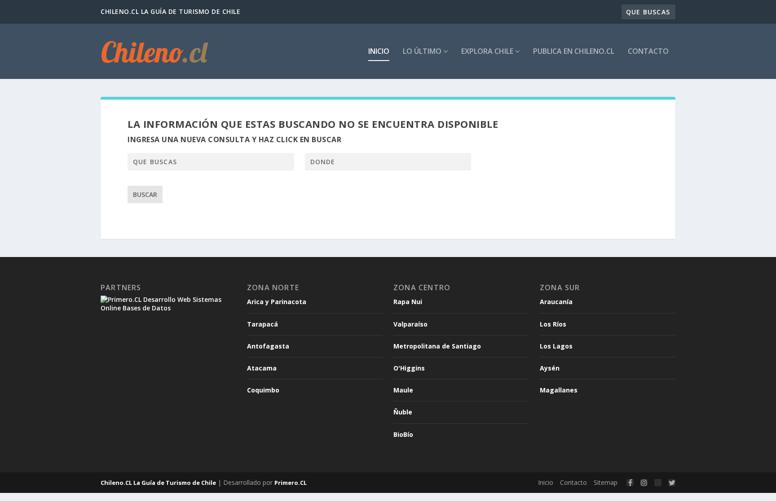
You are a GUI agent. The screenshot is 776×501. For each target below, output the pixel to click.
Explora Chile (488, 52)
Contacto (648, 52)
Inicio (378, 52)
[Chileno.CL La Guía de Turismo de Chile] (155, 51)
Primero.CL (290, 483)
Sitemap (605, 482)
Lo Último (423, 52)
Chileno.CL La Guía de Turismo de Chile (158, 483)
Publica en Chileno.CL (573, 52)
